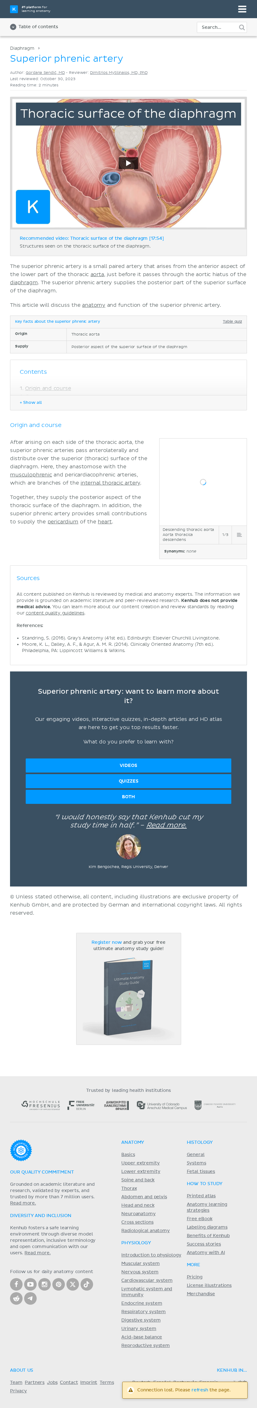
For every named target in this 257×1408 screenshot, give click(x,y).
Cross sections (137, 1222)
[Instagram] (44, 1284)
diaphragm (24, 283)
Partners (35, 1382)
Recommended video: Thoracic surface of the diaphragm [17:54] (92, 238)
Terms (107, 1382)
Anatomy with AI (206, 1253)
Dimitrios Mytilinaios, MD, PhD (118, 72)
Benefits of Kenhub (208, 1236)
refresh (199, 1390)
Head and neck (137, 1205)
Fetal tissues (201, 1171)
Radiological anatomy (145, 1231)
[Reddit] (16, 1298)
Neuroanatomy (138, 1214)
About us (21, 1370)
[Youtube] (30, 1284)
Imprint (88, 1382)
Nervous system (139, 1272)
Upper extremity (140, 1163)
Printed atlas (201, 1196)
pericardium (63, 522)
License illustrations (209, 1285)
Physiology (136, 1243)
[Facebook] (16, 1284)
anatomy (93, 305)
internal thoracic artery (110, 483)
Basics (128, 1155)
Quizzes (129, 781)
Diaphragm (22, 48)
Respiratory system (143, 1312)
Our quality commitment (42, 1172)
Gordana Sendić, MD (45, 72)
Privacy (18, 1391)
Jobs (52, 1382)
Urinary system (138, 1329)
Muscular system (140, 1264)
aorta (97, 274)
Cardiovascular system (146, 1280)
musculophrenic (31, 475)
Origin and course (48, 388)
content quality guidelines (55, 613)
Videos (128, 765)
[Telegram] (30, 1298)
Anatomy (132, 1142)
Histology (200, 1142)
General (196, 1155)
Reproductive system (145, 1346)
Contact (69, 1382)
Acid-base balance (141, 1337)
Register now (107, 942)
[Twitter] (72, 1284)
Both (128, 796)
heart (105, 522)
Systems (196, 1163)
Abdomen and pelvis (144, 1197)
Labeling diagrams (207, 1227)
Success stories (204, 1244)
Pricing (194, 1277)
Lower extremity (140, 1171)
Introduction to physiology (151, 1255)
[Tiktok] (87, 1284)
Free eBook (199, 1219)
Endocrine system (141, 1303)
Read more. (166, 825)
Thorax (129, 1188)
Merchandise (201, 1294)
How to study (205, 1184)
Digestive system (140, 1320)
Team (16, 1382)
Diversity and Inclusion (40, 1216)
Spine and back (138, 1180)
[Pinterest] (58, 1284)
